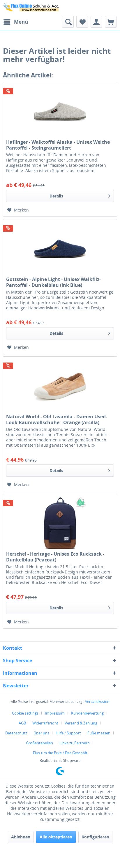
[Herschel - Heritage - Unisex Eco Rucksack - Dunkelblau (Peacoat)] (60, 523)
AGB (22, 723)
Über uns (41, 733)
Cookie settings (25, 713)
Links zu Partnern (74, 743)
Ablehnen (20, 837)
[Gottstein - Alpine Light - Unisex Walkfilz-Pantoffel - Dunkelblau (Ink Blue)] (60, 248)
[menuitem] (15, 22)
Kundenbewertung (87, 713)
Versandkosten (97, 701)
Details (56, 196)
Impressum (55, 713)
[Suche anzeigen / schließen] (68, 22)
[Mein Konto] (96, 22)
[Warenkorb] (111, 22)
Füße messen (98, 733)
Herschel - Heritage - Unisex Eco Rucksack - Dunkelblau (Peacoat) (55, 557)
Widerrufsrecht (45, 723)
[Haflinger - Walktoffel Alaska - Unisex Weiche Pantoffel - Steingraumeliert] (60, 111)
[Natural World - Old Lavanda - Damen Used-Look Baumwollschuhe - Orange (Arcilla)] (60, 386)
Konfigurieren (95, 837)
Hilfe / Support (68, 733)
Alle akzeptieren (56, 837)
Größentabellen (39, 743)
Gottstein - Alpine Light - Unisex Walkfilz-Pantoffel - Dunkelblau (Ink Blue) (53, 282)
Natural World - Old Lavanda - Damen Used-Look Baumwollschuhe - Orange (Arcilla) (56, 419)
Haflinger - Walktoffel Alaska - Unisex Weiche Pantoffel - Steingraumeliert (58, 145)
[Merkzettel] (82, 22)
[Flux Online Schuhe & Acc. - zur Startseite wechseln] (31, 8)
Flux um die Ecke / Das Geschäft (60, 752)
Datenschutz (16, 733)
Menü (21, 21)
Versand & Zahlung (81, 723)
